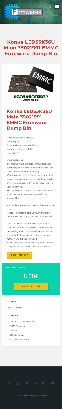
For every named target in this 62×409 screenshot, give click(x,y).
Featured (13, 330)
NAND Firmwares (16, 335)
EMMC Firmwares (14, 307)
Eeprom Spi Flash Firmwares (21, 322)
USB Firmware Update (19, 340)
